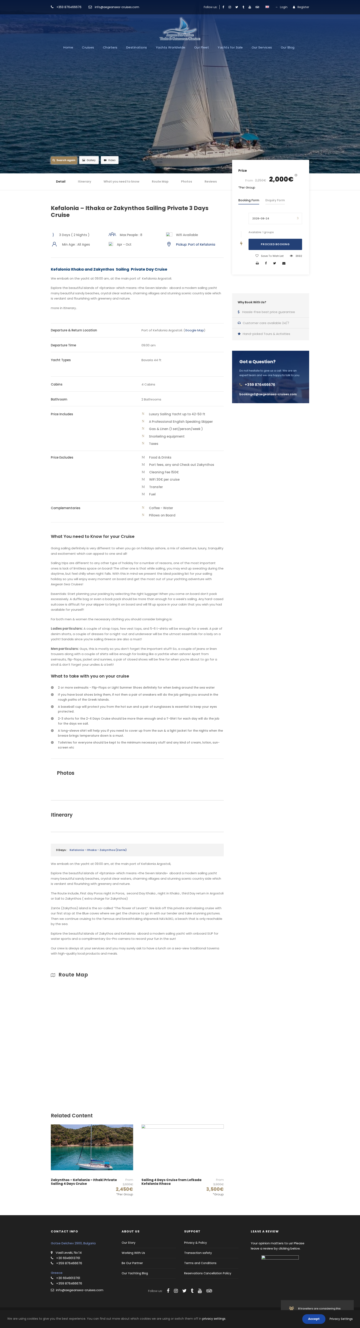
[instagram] (230, 7)
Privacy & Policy (195, 1243)
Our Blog (288, 47)
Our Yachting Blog (135, 1273)
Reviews (211, 181)
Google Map (194, 330)
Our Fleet (201, 47)
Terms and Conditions (200, 1263)
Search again (65, 160)
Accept (314, 1319)
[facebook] (223, 7)
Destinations (136, 47)
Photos (186, 181)
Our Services (262, 47)
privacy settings (213, 1319)
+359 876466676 (69, 7)
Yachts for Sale (230, 47)
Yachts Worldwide (170, 47)
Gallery (91, 160)
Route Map (160, 181)
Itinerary (84, 181)
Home (68, 47)
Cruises (88, 47)
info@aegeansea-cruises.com (116, 7)
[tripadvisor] (257, 7)
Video (111, 160)
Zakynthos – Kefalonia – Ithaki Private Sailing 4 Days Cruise (84, 1182)
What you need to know (121, 181)
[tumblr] (243, 7)
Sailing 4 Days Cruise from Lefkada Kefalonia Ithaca (171, 1182)
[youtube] (250, 7)
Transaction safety (198, 1253)
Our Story (128, 1243)
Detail (60, 181)
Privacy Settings (341, 1319)
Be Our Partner (132, 1263)
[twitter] (236, 7)
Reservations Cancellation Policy (207, 1273)
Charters (110, 47)
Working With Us (133, 1253)
